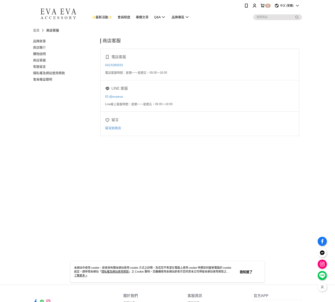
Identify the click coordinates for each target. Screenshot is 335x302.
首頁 (36, 30)
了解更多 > (80, 275)
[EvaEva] (58, 12)
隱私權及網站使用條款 (115, 271)
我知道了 (246, 272)
